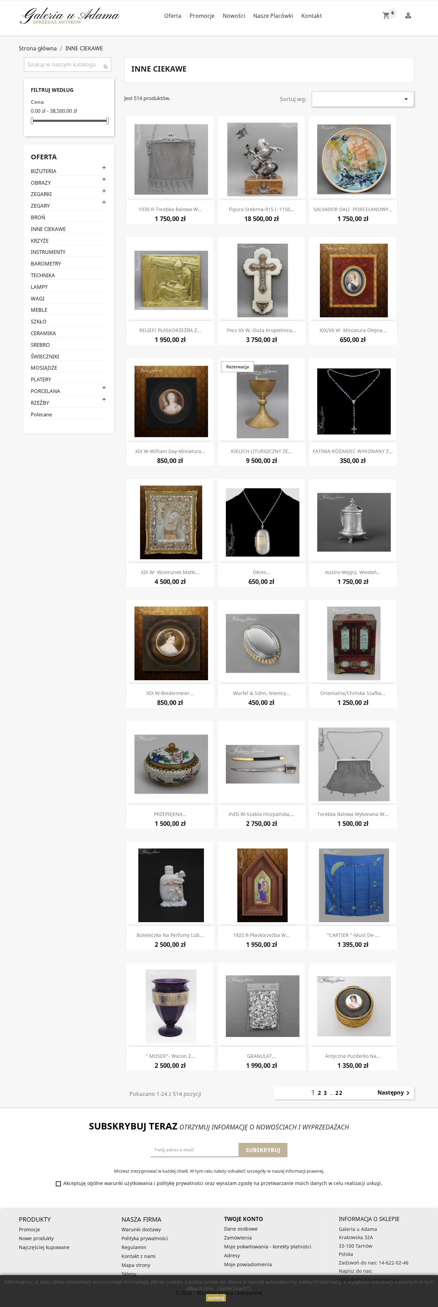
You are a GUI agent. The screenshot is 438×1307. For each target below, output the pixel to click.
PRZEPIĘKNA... (170, 814)
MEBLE (39, 309)
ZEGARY (40, 205)
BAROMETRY (46, 263)
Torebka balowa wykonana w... (352, 814)
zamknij (216, 1297)
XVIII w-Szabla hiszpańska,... (262, 814)
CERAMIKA (43, 333)
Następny (394, 1093)
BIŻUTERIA (43, 171)
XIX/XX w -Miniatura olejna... (353, 330)
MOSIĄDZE (44, 367)
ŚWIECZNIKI (45, 356)
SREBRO (40, 344)
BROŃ (38, 217)
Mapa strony (135, 1265)
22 (339, 1093)
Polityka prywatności (144, 1238)
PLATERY (41, 379)
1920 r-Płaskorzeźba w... (261, 935)
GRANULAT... (261, 1056)
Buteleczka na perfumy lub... (170, 935)
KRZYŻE (40, 240)
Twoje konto (243, 1219)
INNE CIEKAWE (48, 228)
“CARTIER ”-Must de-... (353, 935)
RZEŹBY (40, 402)
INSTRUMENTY (48, 251)
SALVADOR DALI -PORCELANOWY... (352, 209)
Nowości (234, 16)
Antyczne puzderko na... (353, 1056)
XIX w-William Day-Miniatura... (170, 451)
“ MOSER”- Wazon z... (170, 1056)
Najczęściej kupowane (44, 1247)
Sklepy (128, 1274)
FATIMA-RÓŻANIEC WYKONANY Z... (353, 451)
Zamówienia (238, 1237)
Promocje (202, 16)
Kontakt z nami (138, 1256)
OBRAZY (41, 182)
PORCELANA (45, 391)
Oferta (172, 16)
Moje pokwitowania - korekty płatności (267, 1246)
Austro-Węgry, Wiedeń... (353, 572)
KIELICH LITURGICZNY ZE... (261, 451)
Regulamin (133, 1247)
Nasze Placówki (273, 16)
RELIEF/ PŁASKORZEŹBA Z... (170, 330)
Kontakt (311, 16)
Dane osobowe (241, 1228)
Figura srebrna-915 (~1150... (261, 209)
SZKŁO (39, 321)
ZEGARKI (41, 194)
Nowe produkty (36, 1238)
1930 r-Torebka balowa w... (170, 209)
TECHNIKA (43, 275)
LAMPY (39, 286)
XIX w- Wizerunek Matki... (170, 572)
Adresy (232, 1255)
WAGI (37, 298)
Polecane (41, 414)
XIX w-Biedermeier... (170, 693)
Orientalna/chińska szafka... (352, 693)
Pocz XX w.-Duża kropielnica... (261, 330)
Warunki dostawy (141, 1229)
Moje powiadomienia (248, 1264)
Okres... (261, 572)
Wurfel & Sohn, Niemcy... (261, 693)
